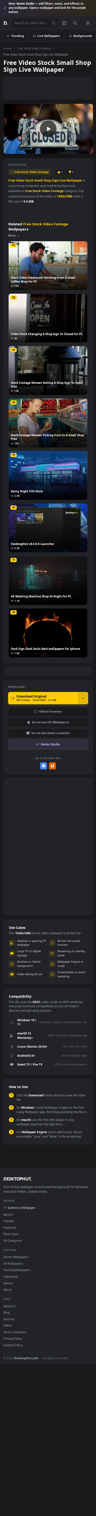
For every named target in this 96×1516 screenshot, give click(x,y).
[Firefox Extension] (52, 765)
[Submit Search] (75, 23)
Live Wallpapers (48, 36)
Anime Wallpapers (15, 1257)
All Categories (12, 1240)
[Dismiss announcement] (91, 8)
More (12, 235)
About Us (9, 1306)
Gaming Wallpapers (17, 1270)
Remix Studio (50, 744)
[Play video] (48, 129)
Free (11, 180)
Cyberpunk (10, 1276)
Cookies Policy (13, 1345)
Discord (8, 1319)
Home (7, 48)
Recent (8, 1214)
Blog (6, 1312)
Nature (8, 1283)
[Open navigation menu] (88, 23)
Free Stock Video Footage (34, 48)
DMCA (7, 1325)
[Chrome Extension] (43, 765)
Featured (9, 1227)
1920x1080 (64, 196)
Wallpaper (74, 180)
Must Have (10, 1234)
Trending (17, 36)
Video (20, 180)
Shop (47, 180)
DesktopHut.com (26, 1358)
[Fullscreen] (87, 150)
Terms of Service (14, 1332)
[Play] (10, 150)
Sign (55, 180)
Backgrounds (82, 36)
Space (7, 1289)
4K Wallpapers (13, 1263)
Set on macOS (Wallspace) (50, 722)
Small (38, 180)
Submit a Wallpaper (21, 1208)
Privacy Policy (12, 1338)
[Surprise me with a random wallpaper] (64, 23)
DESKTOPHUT (17, 1179)
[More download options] (83, 698)
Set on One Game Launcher (50, 733)
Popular (8, 1221)
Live (62, 180)
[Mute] (78, 150)
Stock (29, 180)
